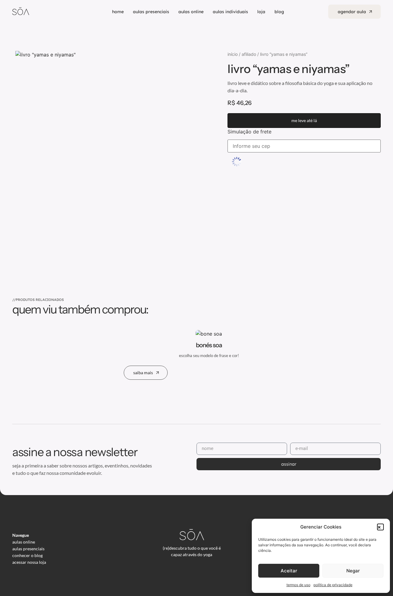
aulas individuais (230, 11)
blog (279, 11)
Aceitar (289, 571)
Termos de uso (298, 585)
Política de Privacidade (332, 585)
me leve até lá (304, 120)
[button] (380, 527)
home (118, 11)
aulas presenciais (151, 11)
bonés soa (209, 345)
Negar (353, 571)
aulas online (191, 11)
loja (261, 11)
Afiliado (249, 54)
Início (233, 54)
